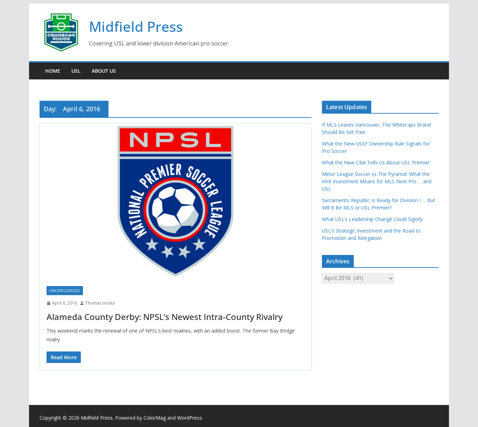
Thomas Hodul (100, 303)
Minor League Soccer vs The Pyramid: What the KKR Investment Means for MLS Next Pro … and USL (376, 181)
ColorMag (154, 417)
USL (75, 70)
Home (52, 70)
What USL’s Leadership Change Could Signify (372, 219)
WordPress (189, 417)
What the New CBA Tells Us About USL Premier (376, 162)
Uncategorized (64, 290)
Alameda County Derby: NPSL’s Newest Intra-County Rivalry (164, 316)
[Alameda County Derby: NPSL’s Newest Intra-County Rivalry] (175, 201)
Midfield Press (136, 26)
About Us (104, 70)
